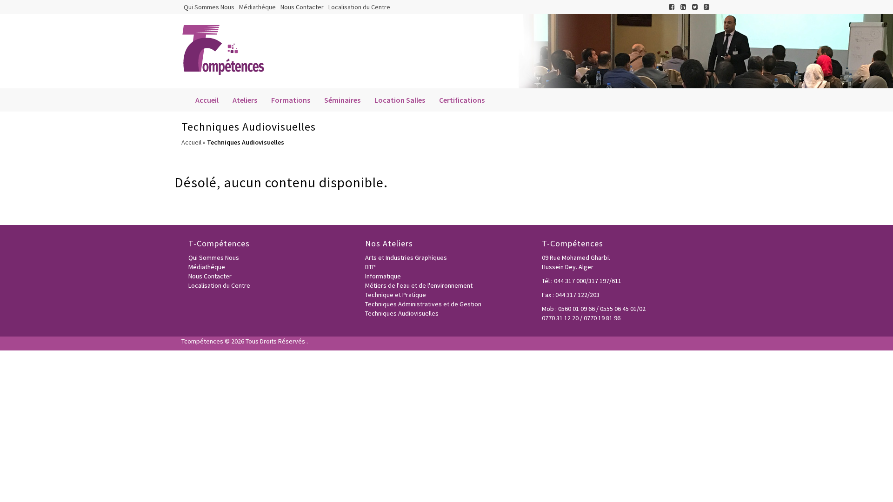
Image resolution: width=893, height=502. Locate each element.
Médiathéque (257, 7)
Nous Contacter (302, 7)
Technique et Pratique (395, 295)
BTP (370, 267)
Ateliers (245, 100)
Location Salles (399, 100)
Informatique (383, 276)
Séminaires (342, 100)
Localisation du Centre (359, 7)
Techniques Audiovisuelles (402, 313)
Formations (290, 100)
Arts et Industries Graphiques (406, 257)
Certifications (462, 100)
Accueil (207, 100)
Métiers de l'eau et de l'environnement (419, 285)
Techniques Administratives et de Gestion (423, 304)
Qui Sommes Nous (209, 7)
